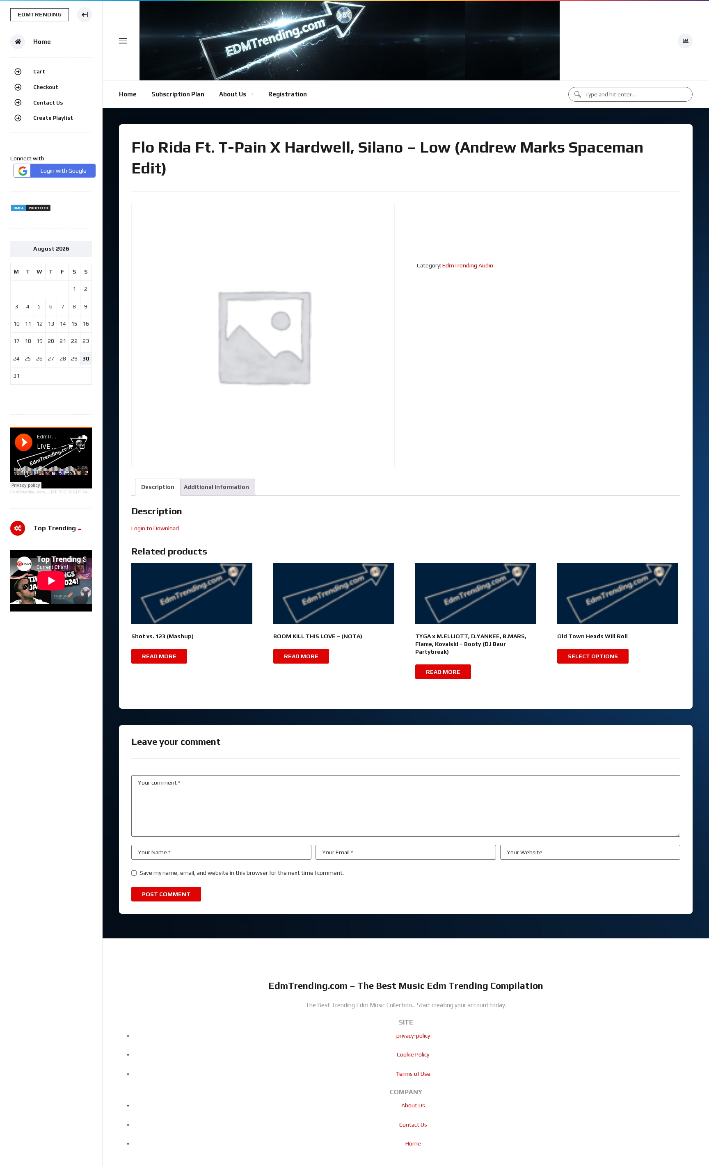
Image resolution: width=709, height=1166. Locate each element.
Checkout (45, 87)
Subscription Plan (177, 94)
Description (157, 487)
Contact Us (48, 103)
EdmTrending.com (27, 492)
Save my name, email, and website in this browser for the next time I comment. (242, 872)
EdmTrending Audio (467, 265)
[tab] (158, 487)
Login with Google (64, 170)
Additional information (216, 487)
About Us (232, 94)
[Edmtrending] (350, 40)
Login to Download (155, 528)
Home (128, 94)
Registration (287, 94)
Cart (39, 71)
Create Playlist (53, 118)
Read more (159, 656)
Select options (593, 656)
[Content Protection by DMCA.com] (30, 210)
